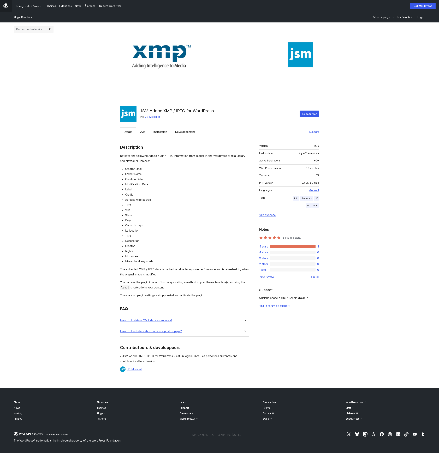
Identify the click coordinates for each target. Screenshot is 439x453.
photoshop (306, 198)
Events (266, 407)
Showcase (103, 402)
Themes (101, 407)
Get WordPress (422, 5)
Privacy (18, 418)
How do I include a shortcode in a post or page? (151, 331)
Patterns (101, 418)
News (17, 407)
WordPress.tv (189, 418)
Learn (183, 402)
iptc (296, 198)
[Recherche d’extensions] (50, 29)
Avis (142, 132)
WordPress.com (356, 402)
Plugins (101, 413)
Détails (128, 132)
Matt (350, 407)
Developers (186, 413)
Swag (267, 418)
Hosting (18, 413)
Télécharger (309, 113)
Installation (160, 132)
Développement (185, 132)
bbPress (352, 413)
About (17, 402)
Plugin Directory (23, 17)
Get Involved (270, 402)
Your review (266, 276)
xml (309, 205)
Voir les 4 (314, 190)
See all (315, 276)
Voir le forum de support (274, 305)
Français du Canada (57, 434)
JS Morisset (152, 116)
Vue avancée (267, 215)
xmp (315, 205)
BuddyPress (354, 418)
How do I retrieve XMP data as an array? (146, 320)
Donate (268, 413)
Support (314, 132)
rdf (316, 198)
